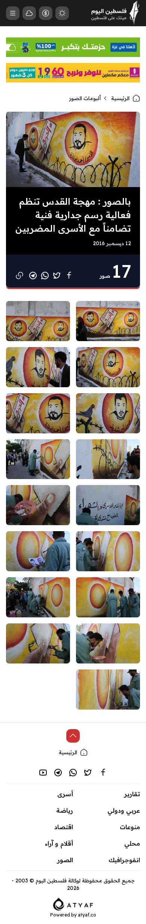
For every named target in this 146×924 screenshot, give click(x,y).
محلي (132, 843)
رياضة (64, 810)
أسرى (65, 794)
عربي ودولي (123, 810)
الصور (65, 860)
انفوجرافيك (124, 860)
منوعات (130, 827)
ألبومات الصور (85, 98)
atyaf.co (87, 915)
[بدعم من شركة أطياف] (73, 903)
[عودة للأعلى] (73, 736)
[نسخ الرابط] (19, 275)
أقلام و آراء (59, 843)
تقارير (132, 794)
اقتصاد (63, 827)
